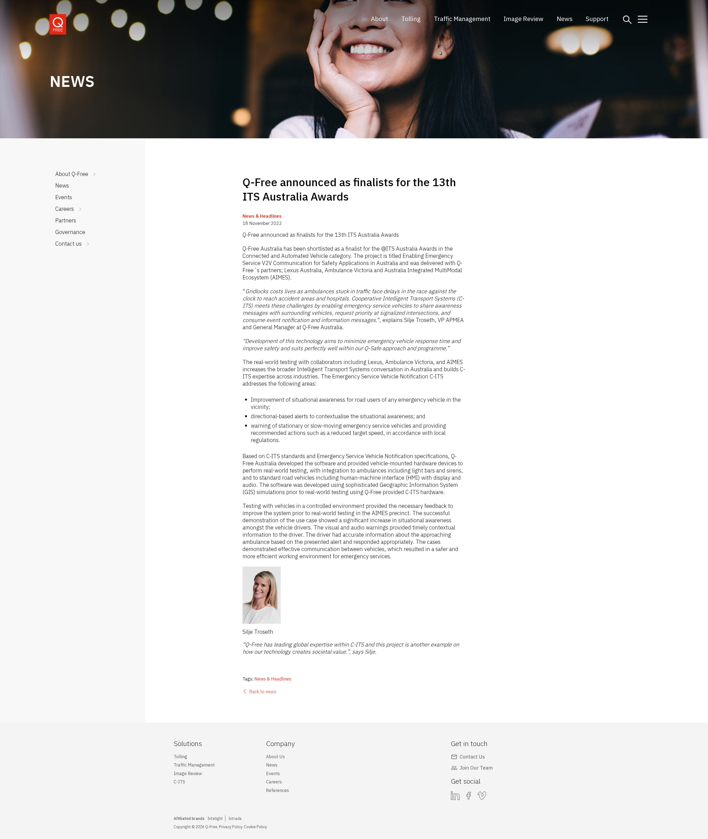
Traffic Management (462, 18)
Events (63, 197)
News (564, 18)
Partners (65, 220)
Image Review (523, 18)
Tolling (411, 18)
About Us (275, 756)
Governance (70, 232)
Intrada (235, 818)
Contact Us (472, 757)
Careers (64, 208)
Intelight (215, 818)
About (379, 18)
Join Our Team (476, 768)
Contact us (68, 243)
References (277, 790)
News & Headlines (262, 216)
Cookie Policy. (255, 826)
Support (597, 18)
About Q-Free (71, 174)
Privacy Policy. (231, 826)
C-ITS (179, 782)
